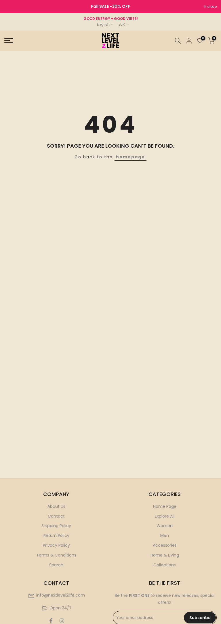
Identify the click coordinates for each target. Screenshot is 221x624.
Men (164, 535)
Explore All (164, 516)
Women (165, 526)
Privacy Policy (56, 545)
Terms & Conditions (56, 555)
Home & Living (164, 555)
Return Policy (56, 535)
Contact (56, 516)
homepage (130, 157)
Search (56, 565)
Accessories (165, 545)
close (12, 6)
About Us (56, 506)
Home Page (164, 506)
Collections (164, 565)
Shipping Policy (56, 526)
